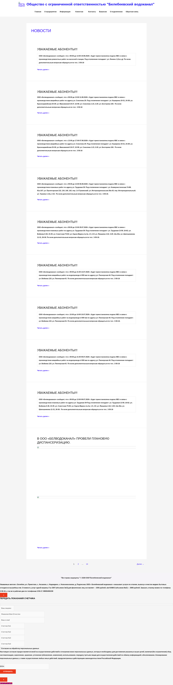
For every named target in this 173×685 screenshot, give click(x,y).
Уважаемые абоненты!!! (57, 49)
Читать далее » (43, 69)
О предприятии (50, 12)
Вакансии (103, 12)
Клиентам (79, 12)
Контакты (92, 12)
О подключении (116, 12)
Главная (38, 12)
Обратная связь (132, 12)
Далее (140, 564)
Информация (65, 12)
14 (87, 564)
